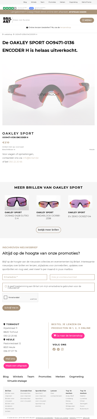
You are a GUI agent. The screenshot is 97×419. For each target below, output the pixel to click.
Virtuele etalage (17, 380)
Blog (25, 2)
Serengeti (84, 403)
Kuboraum (84, 409)
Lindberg (69, 398)
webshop (8, 34)
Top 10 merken (69, 392)
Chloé (82, 401)
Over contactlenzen (56, 394)
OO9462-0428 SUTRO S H (17, 217)
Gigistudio (70, 409)
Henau (68, 401)
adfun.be (86, 418)
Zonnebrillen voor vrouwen (25, 400)
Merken (62, 2)
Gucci (82, 406)
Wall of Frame (86, 2)
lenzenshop (65, 27)
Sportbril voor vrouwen (40, 400)
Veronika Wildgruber (70, 405)
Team (42, 2)
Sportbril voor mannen (40, 394)
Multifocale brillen (9, 410)
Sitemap (73, 418)
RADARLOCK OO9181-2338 (48, 217)
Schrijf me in (11, 307)
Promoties (52, 2)
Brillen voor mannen (9, 394)
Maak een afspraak (16, 365)
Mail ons (10, 358)
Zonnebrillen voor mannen (25, 394)
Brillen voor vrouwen (9, 400)
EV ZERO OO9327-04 (79, 216)
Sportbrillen (40, 391)
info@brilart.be (31, 158)
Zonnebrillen (25, 391)
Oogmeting (73, 2)
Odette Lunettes (83, 397)
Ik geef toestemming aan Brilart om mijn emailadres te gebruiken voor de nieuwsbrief (44, 287)
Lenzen (54, 391)
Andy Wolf (70, 396)
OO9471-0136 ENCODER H (26, 34)
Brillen (8, 391)
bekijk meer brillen (48, 229)
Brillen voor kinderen (9, 405)
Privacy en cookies (61, 418)
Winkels (33, 2)
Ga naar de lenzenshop (69, 335)
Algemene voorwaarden (44, 418)
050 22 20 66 (15, 161)
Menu (88, 20)
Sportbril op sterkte (40, 405)
